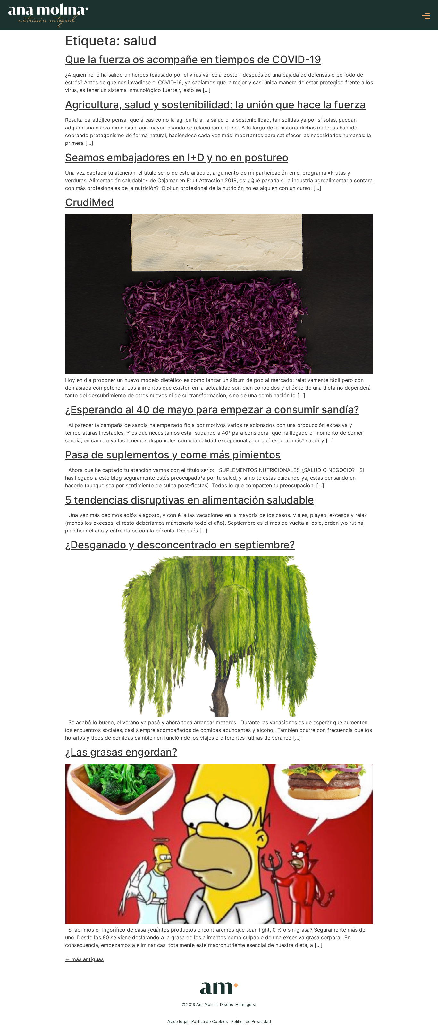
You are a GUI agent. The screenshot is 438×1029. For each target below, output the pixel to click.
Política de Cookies (209, 1021)
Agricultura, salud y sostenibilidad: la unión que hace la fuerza (215, 104)
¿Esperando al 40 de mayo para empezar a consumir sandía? (212, 409)
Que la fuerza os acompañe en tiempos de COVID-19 (193, 59)
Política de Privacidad (251, 1021)
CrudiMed (89, 202)
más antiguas (84, 959)
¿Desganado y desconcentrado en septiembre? (180, 545)
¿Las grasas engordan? (121, 752)
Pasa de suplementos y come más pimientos (173, 455)
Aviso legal (177, 1021)
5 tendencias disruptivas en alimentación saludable (189, 500)
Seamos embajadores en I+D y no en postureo (176, 157)
